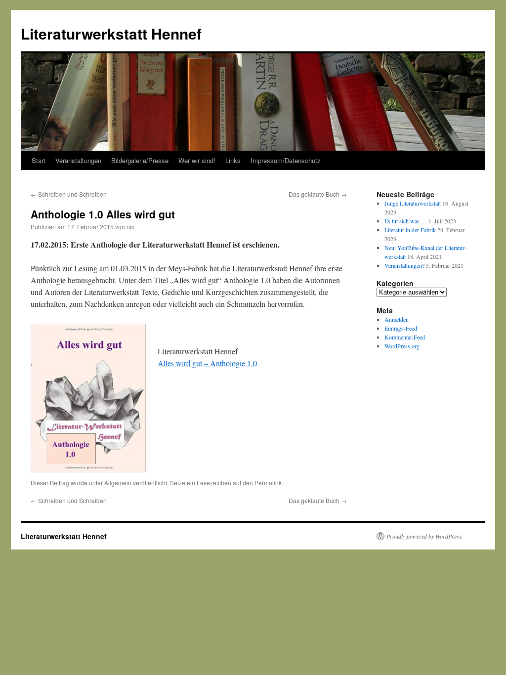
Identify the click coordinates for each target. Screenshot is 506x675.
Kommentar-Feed (404, 337)
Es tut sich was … (405, 221)
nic (130, 226)
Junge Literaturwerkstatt (412, 203)
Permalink (268, 482)
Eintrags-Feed (400, 328)
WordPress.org (402, 346)
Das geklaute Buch (318, 194)
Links (233, 160)
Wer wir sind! (196, 160)
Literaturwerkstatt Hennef (111, 33)
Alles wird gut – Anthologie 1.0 (207, 363)
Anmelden (396, 319)
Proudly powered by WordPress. (424, 536)
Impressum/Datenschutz (286, 160)
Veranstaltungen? (404, 265)
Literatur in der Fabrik (410, 230)
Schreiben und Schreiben (69, 194)
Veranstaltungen (78, 160)
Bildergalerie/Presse (140, 160)
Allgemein (117, 482)
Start (38, 160)
